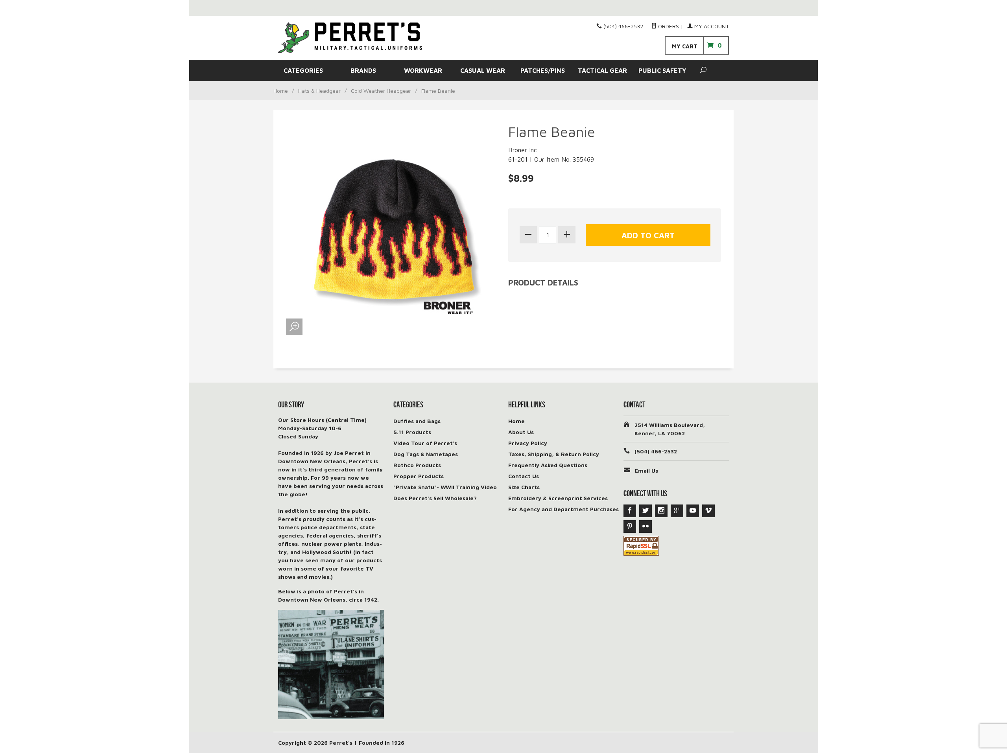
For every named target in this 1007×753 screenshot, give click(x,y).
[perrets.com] (350, 37)
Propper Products (418, 476)
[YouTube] (692, 510)
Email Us (646, 470)
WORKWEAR (423, 70)
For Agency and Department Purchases (563, 509)
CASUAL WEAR (482, 70)
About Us (521, 432)
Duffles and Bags (417, 421)
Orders (668, 26)
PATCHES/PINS (542, 70)
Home (280, 90)
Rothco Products (417, 465)
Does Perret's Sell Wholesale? (435, 498)
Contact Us (523, 476)
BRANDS (363, 70)
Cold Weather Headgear (381, 90)
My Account (711, 26)
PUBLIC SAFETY (662, 70)
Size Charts (524, 487)
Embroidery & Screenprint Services (558, 498)
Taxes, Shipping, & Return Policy (553, 454)
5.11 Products (412, 432)
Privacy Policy (527, 443)
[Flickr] (645, 526)
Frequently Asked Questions (547, 465)
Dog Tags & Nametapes (425, 454)
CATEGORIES (303, 70)
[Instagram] (661, 510)
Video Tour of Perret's (425, 443)
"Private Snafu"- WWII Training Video (445, 487)
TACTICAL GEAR (602, 70)
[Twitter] (645, 510)
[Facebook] (629, 510)
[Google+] (677, 510)
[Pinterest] (629, 526)
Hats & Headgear (319, 90)
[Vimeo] (708, 510)
